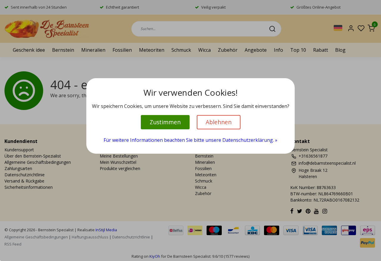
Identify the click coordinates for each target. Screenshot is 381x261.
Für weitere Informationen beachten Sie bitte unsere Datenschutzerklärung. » (190, 140)
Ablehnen (219, 122)
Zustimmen (165, 122)
